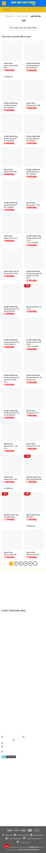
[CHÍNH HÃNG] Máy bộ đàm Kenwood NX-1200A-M (33, 172)
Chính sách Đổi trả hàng (14, 683)
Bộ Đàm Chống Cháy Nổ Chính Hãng (11, 516)
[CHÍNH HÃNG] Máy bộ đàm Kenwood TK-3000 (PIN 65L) (12, 309)
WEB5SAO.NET (34, 847)
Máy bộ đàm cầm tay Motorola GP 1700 (11, 272)
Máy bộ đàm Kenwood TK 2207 (10, 478)
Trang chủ (9, 16)
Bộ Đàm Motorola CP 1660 (34, 308)
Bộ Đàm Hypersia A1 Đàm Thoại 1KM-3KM (34, 478)
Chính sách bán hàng (12, 675)
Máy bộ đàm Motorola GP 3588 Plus (11, 65)
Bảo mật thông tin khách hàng (16, 695)
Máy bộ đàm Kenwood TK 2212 (10, 237)
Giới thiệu (18, 737)
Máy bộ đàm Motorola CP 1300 (33, 204)
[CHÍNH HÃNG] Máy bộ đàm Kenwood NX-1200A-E (33, 138)
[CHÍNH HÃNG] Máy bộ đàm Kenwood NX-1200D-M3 (11, 105)
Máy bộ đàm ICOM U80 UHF (33, 516)
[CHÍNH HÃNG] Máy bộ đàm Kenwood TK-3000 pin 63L (34, 377)
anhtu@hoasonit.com (13, 605)
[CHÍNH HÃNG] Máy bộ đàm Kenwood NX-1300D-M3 (33, 65)
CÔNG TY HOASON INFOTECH (28, 850)
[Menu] (4, 3)
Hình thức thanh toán (12, 691)
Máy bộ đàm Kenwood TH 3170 (33, 445)
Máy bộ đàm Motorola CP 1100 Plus (11, 446)
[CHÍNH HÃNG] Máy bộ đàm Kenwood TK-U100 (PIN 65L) (12, 342)
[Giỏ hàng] (42, 3)
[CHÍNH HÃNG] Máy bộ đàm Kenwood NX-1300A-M (11, 205)
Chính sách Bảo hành (13, 679)
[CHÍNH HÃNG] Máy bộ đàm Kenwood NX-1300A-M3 (11, 138)
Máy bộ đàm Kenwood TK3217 (32, 412)
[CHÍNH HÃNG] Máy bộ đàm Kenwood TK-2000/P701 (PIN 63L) (12, 378)
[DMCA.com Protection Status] (8, 756)
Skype (27, 746)
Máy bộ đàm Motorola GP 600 (10, 553)
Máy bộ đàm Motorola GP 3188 (33, 104)
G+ (24, 743)
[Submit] (41, 9)
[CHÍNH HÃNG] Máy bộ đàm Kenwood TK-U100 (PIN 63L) (12, 413)
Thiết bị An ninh (22, 16)
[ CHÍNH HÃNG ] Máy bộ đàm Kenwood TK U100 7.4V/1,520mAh (33, 239)
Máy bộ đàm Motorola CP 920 (10, 171)
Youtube (41, 740)
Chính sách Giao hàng (13, 687)
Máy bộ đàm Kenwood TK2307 (32, 553)
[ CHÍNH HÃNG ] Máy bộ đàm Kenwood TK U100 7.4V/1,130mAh (33, 343)
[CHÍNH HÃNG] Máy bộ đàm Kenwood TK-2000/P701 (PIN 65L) (34, 274)
